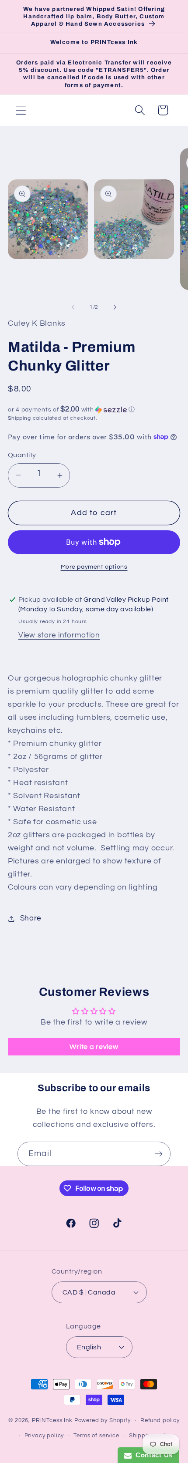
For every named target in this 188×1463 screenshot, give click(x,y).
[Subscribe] (158, 1154)
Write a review (94, 1046)
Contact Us (152, 1455)
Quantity (22, 455)
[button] (21, 110)
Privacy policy (44, 1436)
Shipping (19, 418)
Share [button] (30, 918)
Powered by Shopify (102, 1420)
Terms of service (96, 1436)
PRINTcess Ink (52, 1420)
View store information (59, 635)
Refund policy (160, 1420)
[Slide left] (73, 307)
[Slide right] (115, 307)
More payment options (94, 566)
